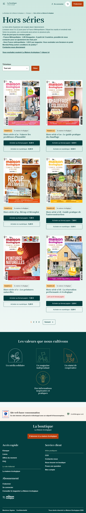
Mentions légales (9, 510)
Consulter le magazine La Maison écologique (20, 491)
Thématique (7, 64)
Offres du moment (10, 458)
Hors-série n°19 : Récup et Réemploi (21, 212)
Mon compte (50, 470)
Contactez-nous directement (14, 47)
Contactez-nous (51, 459)
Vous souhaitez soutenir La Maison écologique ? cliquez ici (26, 52)
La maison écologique (11, 471)
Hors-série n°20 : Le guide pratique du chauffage (63, 135)
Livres (5, 454)
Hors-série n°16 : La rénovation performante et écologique (61, 290)
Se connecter (8, 487)
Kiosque (6, 451)
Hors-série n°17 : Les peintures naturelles (18, 290)
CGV (47, 455)
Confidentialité (21, 510)
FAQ (4, 461)
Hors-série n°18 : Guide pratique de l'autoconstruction (63, 213)
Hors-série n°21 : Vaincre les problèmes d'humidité (17, 135)
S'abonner (7, 484)
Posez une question (53, 466)
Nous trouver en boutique (55, 462)
